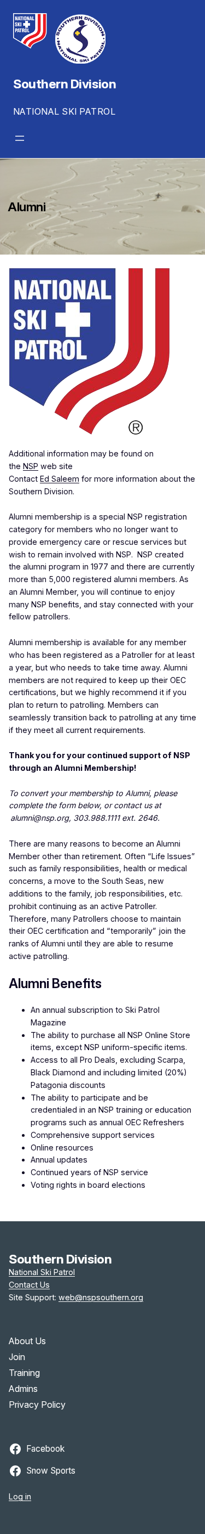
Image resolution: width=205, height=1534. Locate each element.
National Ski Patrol (42, 1272)
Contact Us (29, 1284)
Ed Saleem (59, 478)
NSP (30, 466)
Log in (20, 1496)
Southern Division (64, 84)
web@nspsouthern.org (100, 1297)
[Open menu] (19, 138)
